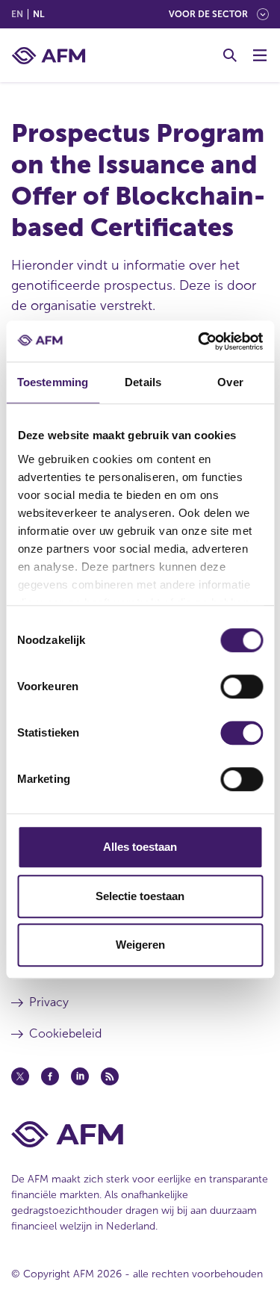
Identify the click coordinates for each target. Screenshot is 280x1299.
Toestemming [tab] (52, 382)
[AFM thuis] (48, 55)
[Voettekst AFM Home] (140, 1134)
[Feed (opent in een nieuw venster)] (110, 1076)
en (17, 14)
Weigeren (140, 944)
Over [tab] (230, 382)
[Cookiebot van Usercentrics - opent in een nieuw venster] (199, 341)
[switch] (241, 686)
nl (38, 14)
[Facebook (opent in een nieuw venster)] (50, 1076)
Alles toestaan (140, 846)
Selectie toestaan (140, 896)
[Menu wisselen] (260, 55)
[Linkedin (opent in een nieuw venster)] (80, 1076)
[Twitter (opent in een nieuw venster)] (20, 1076)
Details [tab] (143, 382)
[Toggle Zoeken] (230, 55)
